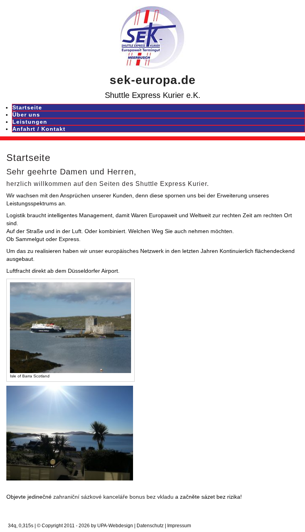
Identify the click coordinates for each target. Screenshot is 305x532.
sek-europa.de (153, 79)
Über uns (26, 114)
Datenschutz (150, 525)
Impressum (179, 525)
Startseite (27, 107)
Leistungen (29, 122)
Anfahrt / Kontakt (39, 129)
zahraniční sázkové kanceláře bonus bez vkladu (113, 497)
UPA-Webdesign (115, 525)
